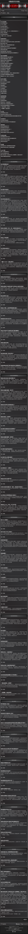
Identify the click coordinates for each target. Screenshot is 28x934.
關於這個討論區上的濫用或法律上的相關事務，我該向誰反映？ (12, 154)
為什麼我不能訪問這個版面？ (6, 66)
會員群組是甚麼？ (4, 100)
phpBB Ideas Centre (13, 884)
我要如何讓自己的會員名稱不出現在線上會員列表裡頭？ (11, 41)
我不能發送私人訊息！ (5, 112)
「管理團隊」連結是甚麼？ (5, 108)
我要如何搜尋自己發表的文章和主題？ (7, 132)
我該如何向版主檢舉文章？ (5, 71)
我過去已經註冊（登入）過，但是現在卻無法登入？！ (10, 31)
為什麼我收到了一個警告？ (5, 69)
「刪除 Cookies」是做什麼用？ (6, 35)
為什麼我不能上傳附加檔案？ (6, 68)
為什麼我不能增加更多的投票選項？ (7, 63)
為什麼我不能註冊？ (4, 26)
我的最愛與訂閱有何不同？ (5, 136)
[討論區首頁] (14, 6)
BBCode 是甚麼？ (4, 80)
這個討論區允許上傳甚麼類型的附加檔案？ (8, 145)
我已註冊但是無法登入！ (5, 27)
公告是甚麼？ (3, 88)
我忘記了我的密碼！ (4, 32)
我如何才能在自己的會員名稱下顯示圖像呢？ (9, 48)
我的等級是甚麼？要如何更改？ (6, 51)
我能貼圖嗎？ (3, 85)
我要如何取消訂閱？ (4, 141)
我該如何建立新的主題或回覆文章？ (7, 57)
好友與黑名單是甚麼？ (5, 120)
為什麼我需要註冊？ (4, 23)
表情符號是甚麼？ (4, 83)
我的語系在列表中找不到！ (5, 46)
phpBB (24, 323)
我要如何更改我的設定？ (5, 40)
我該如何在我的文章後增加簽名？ (7, 60)
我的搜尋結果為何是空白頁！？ (6, 129)
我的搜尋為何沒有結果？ (5, 127)
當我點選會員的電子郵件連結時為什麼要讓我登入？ (10, 52)
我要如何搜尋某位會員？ (5, 130)
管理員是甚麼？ (3, 97)
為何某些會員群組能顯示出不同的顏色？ (8, 105)
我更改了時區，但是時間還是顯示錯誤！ (8, 44)
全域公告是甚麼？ (4, 86)
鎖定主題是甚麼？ (4, 91)
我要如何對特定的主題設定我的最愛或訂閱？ (9, 138)
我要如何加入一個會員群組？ (6, 102)
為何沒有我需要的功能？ (5, 153)
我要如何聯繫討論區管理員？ (6, 156)
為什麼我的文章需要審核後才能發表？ (7, 74)
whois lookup (4, 895)
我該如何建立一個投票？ (5, 61)
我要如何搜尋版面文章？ (5, 126)
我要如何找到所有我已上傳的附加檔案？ (8, 147)
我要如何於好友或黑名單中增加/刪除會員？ (8, 121)
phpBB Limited (4, 874)
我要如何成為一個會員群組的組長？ (7, 103)
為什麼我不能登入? (4, 29)
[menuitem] (2, 11)
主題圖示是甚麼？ (4, 93)
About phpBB (22, 875)
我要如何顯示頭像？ (4, 49)
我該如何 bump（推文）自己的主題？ (7, 76)
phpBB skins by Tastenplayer (16, 930)
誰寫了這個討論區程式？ (5, 151)
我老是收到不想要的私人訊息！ (6, 114)
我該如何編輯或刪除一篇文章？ (6, 58)
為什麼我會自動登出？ (5, 34)
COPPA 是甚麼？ (4, 24)
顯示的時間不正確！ (4, 43)
